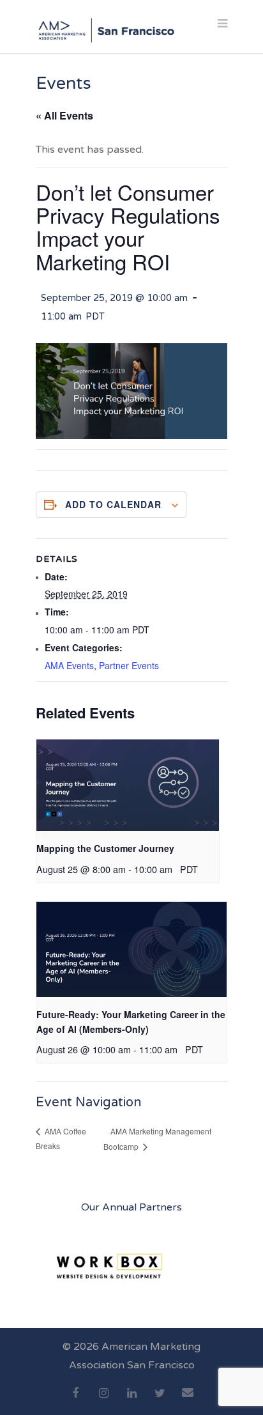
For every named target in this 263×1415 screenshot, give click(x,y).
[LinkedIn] (131, 1400)
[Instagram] (103, 1400)
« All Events (64, 115)
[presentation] (127, 785)
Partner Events (129, 665)
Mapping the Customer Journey (105, 848)
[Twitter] (159, 1400)
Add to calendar (113, 504)
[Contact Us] (187, 1399)
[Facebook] (75, 1400)
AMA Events (69, 665)
